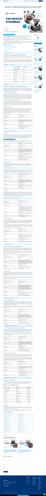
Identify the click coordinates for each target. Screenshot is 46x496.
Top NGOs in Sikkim (20, 420)
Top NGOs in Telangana (21, 423)
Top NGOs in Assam (6, 416)
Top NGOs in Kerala (6, 428)
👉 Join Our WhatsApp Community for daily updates (9, 34)
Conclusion (5, 50)
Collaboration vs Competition (10, 64)
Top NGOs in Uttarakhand (21, 427)
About (27, 479)
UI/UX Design (34, 481)
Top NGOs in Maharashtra (7, 431)
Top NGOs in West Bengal (21, 428)
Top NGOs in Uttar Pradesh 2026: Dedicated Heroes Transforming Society (38, 81)
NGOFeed (28, 478)
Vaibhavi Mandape (38, 40)
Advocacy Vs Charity (9, 244)
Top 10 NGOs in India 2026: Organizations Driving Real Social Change (38, 54)
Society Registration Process (39, 486)
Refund (41, 493)
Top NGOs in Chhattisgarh (7, 419)
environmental (26, 59)
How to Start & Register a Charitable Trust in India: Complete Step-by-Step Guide (38, 63)
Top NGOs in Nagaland (21, 415)
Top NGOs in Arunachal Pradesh (7, 415)
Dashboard (28, 482)
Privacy (36, 493)
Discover (28, 481)
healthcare (20, 59)
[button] (31, 438)
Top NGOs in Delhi (20, 429)
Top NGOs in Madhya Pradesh (7, 429)
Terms (39, 493)
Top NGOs (23, 8)
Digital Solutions (29, 480)
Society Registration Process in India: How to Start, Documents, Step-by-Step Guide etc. (37, 91)
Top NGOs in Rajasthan (21, 419)
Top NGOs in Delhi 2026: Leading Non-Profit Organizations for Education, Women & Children (37, 72)
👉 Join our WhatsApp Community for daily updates (37, 43)
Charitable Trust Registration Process (40, 488)
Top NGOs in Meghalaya (21, 432)
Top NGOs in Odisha (20, 416)
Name (4, 464)
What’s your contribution (7, 48)
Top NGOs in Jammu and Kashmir (22, 431)
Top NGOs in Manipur (6, 432)
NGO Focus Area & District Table (8, 49)
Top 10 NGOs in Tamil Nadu (10, 84)
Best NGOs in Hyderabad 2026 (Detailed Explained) (10, 47)
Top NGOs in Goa (6, 420)
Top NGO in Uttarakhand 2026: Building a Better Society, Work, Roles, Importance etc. (10, 451)
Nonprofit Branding (9, 52)
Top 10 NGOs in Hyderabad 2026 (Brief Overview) (10, 46)
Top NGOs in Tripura (20, 424)
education (8, 59)
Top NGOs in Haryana (6, 423)
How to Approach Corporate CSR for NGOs (12, 325)
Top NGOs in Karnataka (6, 427)
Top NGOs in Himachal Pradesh (7, 424)
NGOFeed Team (6, 452)
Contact (34, 493)
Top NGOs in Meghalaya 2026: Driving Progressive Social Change (24, 451)
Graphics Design (34, 480)
